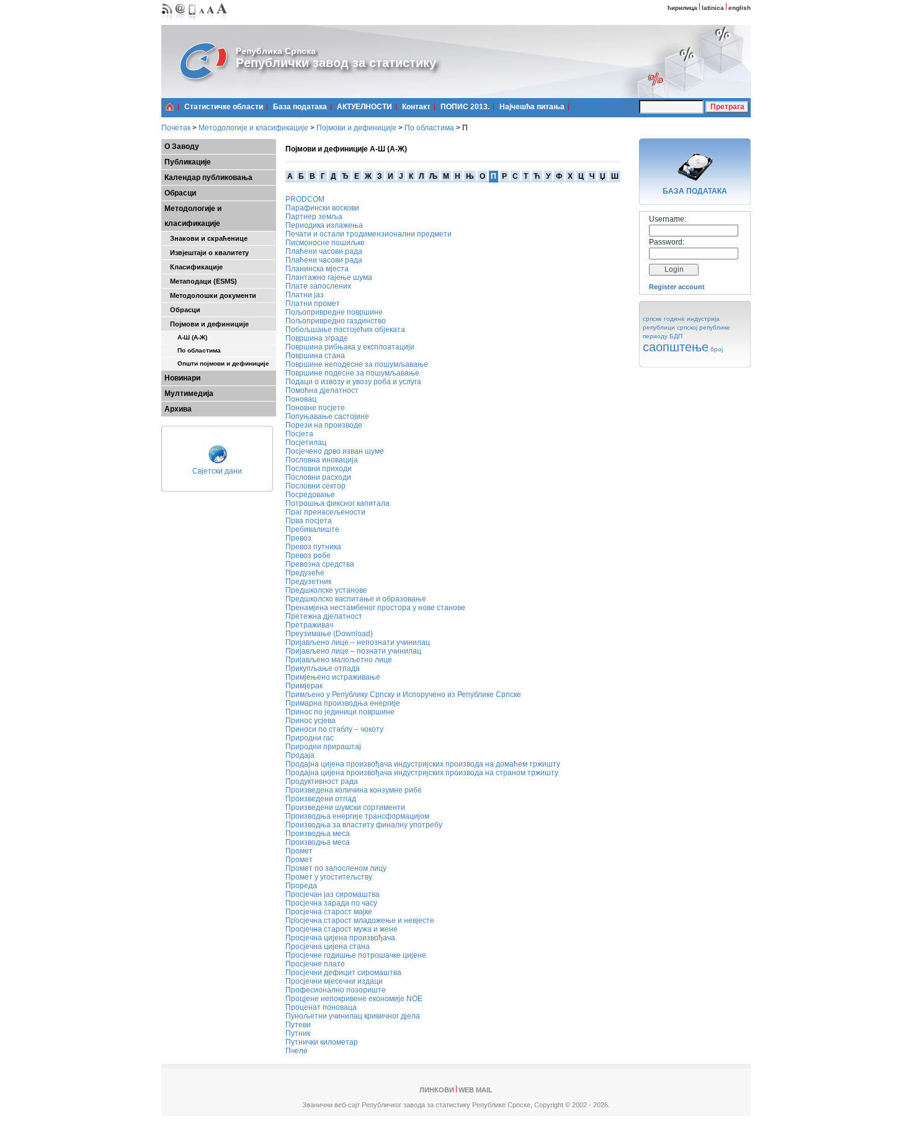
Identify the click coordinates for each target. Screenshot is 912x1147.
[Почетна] (169, 106)
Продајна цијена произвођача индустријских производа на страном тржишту (421, 772)
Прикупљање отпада (322, 668)
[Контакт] (180, 22)
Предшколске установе (326, 590)
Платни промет (312, 303)
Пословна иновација (321, 460)
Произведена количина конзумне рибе (353, 790)
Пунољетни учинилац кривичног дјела (352, 1016)
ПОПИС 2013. (465, 106)
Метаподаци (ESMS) (200, 281)
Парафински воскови (322, 208)
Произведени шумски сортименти (345, 807)
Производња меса (317, 833)
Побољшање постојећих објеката (345, 329)
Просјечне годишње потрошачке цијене (355, 955)
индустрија (703, 318)
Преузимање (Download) (329, 633)
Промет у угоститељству (328, 877)
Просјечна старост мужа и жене (341, 929)
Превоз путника (313, 546)
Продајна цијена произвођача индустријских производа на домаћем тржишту (422, 764)
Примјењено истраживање (332, 677)
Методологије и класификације (253, 128)
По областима (429, 128)
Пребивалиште (312, 529)
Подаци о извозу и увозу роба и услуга (353, 381)
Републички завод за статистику (336, 63)
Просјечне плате (315, 964)
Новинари (182, 378)
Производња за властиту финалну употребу (363, 825)
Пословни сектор (315, 486)
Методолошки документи (210, 295)
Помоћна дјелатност (322, 390)
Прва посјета (308, 520)
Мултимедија (188, 393)
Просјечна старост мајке (328, 911)
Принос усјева (310, 720)
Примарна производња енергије (342, 703)
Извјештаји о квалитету (206, 252)
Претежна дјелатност (323, 616)
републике (714, 327)
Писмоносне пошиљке (325, 242)
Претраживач (309, 625)
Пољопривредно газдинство (335, 321)
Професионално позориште (335, 990)
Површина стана (315, 355)
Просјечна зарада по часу (331, 903)
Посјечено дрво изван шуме (334, 451)
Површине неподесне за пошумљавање (356, 364)
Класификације (193, 267)
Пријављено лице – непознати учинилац (357, 642)
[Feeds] (167, 22)
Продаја (300, 755)
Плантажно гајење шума (328, 277)
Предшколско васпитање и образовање (355, 599)
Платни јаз (304, 294)
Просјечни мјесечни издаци (334, 981)
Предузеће (304, 573)
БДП (675, 336)
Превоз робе (308, 555)
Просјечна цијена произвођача (340, 937)
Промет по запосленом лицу (336, 868)
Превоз (298, 538)
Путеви (298, 1024)
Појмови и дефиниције (356, 128)
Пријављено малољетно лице (338, 659)
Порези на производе (323, 425)
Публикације (187, 162)
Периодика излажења (324, 225)
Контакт (416, 106)
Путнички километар (321, 1042)
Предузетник (308, 581)
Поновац (300, 399)
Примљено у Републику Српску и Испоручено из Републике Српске (403, 694)
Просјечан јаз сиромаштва (332, 894)
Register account (677, 286)
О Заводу (181, 146)
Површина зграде (316, 338)
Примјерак (304, 685)
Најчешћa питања (532, 106)
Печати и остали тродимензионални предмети (368, 234)
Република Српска (276, 51)
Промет (299, 851)
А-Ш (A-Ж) (185, 337)
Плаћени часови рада (323, 251)
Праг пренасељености (325, 512)
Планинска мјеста (317, 268)
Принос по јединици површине (340, 712)
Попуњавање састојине (327, 416)
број (716, 349)
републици (659, 327)
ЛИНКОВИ (436, 1090)
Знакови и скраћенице (206, 238)
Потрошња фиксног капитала (337, 503)
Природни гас (309, 738)
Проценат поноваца (321, 1007)
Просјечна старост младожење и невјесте (359, 920)
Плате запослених (318, 286)
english (739, 7)
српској (687, 327)
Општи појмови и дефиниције (216, 363)
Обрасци (180, 193)
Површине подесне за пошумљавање (352, 373)
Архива (178, 409)
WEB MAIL (475, 1090)
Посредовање (310, 494)
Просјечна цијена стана (327, 946)
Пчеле (296, 1050)
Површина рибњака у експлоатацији (349, 347)
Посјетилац (305, 442)
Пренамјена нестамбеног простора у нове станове (375, 607)
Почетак (175, 128)
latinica (713, 7)
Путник (297, 1033)
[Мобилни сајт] (192, 22)
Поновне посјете (315, 407)
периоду (655, 336)
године (674, 318)
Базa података (300, 106)
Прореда (301, 885)
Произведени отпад (320, 798)
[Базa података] (694, 182)
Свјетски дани (217, 471)
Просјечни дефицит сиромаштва (343, 972)
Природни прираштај (323, 746)
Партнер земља (313, 216)
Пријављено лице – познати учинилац (353, 651)
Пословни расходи (318, 477)
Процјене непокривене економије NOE (353, 998)
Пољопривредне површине (334, 312)
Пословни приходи (318, 468)
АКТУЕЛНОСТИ (364, 106)
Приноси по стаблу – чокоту (334, 729)
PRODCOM (304, 199)
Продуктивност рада (321, 781)
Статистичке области (223, 106)
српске (652, 318)
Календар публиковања (208, 177)
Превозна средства (319, 564)
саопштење (676, 347)
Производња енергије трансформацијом (357, 816)
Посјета (299, 434)
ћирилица (682, 7)
